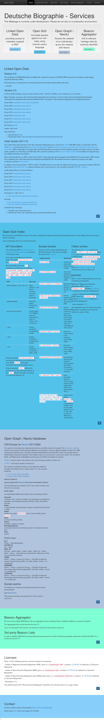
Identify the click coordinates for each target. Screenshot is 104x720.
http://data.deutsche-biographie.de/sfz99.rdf (22, 202)
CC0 (85, 304)
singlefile (35, 102)
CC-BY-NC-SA (77, 664)
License (89, 3)
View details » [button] (15, 49)
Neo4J (25, 444)
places (28, 102)
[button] (98, 216)
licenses (86, 250)
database (21, 482)
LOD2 (66, 145)
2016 (15, 125)
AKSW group (8, 147)
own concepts (23, 161)
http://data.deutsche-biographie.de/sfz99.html (22, 204)
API (38, 624)
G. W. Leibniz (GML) (14, 474)
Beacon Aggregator (77, 3)
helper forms (11, 593)
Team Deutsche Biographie (42, 707)
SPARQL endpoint (80, 167)
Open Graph (64, 3)
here (20, 135)
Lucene (52, 254)
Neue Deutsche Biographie (38, 147)
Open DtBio (9, 2)
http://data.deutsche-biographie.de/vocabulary (23, 196)
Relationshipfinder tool (20, 167)
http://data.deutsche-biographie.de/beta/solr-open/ (20, 251)
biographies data (19, 102)
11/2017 (7, 463)
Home (31, 3)
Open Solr (54, 3)
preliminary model (71, 448)
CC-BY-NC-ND (84, 299)
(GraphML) (25, 474)
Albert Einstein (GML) (15, 476)
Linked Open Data (42, 3)
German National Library (68, 151)
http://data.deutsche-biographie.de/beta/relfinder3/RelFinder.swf (42, 137)
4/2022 (6, 460)
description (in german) (85, 267)
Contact (97, 3)
